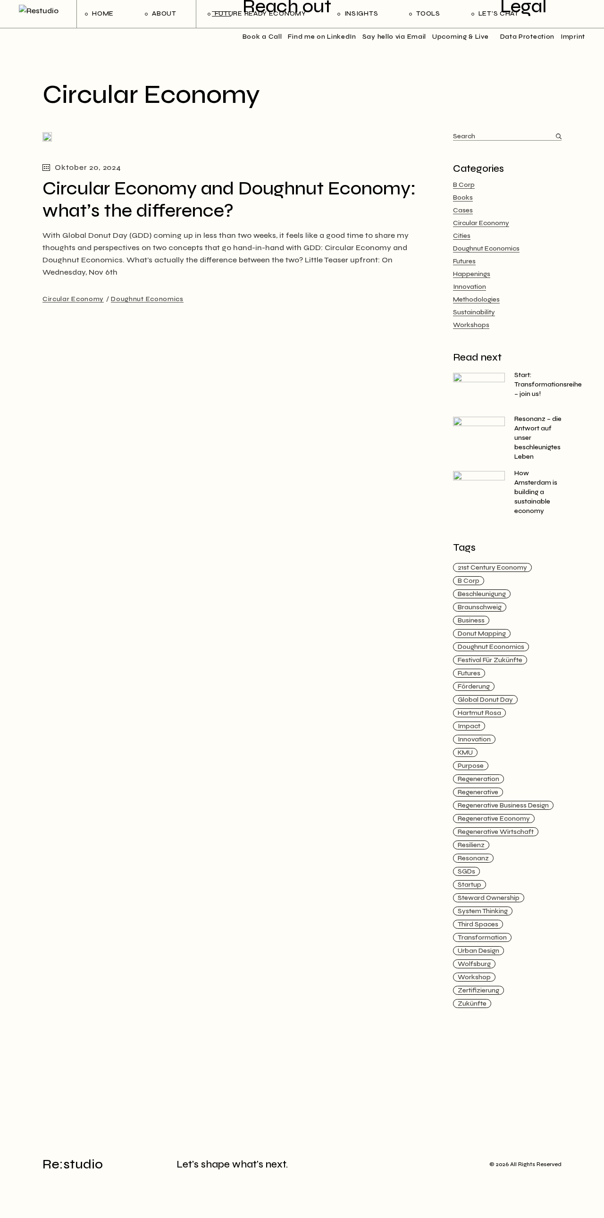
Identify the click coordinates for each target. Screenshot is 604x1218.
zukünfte (472, 1004)
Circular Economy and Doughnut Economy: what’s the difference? (229, 199)
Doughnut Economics (147, 298)
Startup (469, 885)
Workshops (471, 325)
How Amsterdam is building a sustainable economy (535, 492)
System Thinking (483, 911)
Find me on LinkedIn (322, 37)
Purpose (471, 766)
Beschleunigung (482, 594)
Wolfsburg (474, 964)
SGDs (466, 871)
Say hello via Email (394, 37)
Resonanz (473, 858)
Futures (464, 261)
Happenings (471, 274)
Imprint (573, 37)
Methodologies (476, 299)
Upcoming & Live (460, 37)
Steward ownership (489, 898)
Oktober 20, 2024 (88, 167)
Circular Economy (73, 298)
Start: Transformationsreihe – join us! (548, 384)
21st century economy (492, 567)
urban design (478, 951)
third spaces (478, 924)
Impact (469, 726)
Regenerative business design (503, 805)
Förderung (474, 686)
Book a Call (262, 37)
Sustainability (474, 312)
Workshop (474, 977)
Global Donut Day (485, 700)
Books (463, 197)
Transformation (482, 937)
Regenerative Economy (494, 819)
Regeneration (478, 779)
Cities (461, 236)
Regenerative (478, 792)
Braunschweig (480, 607)
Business (471, 620)
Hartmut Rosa (479, 713)
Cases (463, 210)
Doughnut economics (491, 647)
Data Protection (527, 37)
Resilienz (471, 845)
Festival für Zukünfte (490, 660)
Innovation (469, 287)
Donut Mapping (482, 634)
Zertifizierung (478, 990)
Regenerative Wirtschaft (496, 832)
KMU (465, 752)
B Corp (464, 185)
